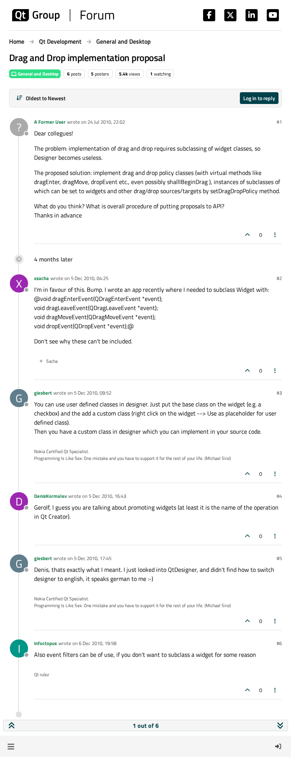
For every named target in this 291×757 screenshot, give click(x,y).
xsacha (41, 278)
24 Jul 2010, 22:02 (106, 122)
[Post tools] (275, 235)
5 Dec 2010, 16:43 (107, 496)
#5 (279, 558)
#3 (279, 393)
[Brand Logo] (63, 15)
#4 (279, 496)
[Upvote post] (247, 235)
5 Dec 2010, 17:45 (92, 558)
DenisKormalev (50, 496)
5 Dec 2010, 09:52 (92, 393)
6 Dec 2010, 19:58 (97, 643)
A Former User (50, 122)
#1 (279, 122)
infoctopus (45, 643)
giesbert (43, 393)
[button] (11, 746)
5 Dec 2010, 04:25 (89, 278)
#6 (279, 643)
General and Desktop (38, 73)
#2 (279, 278)
